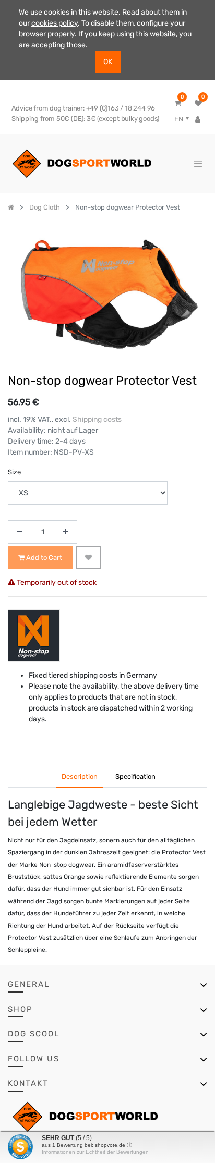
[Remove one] (19, 532)
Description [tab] (80, 776)
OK (107, 61)
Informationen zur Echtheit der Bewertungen (95, 1152)
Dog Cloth (44, 207)
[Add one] (65, 532)
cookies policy (54, 23)
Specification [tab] (135, 776)
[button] (88, 557)
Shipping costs (97, 419)
